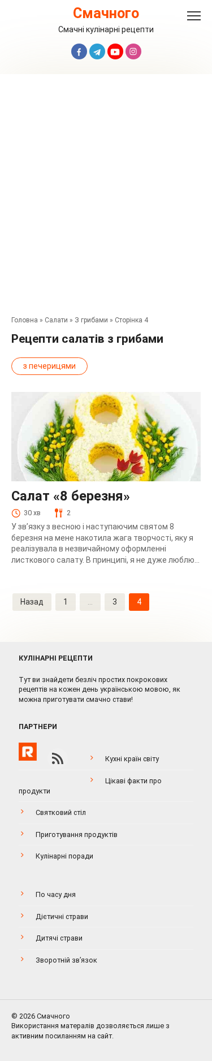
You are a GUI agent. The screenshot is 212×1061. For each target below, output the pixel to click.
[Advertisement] (106, 198)
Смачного (106, 13)
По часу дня (56, 894)
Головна (24, 320)
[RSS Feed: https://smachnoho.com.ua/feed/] (57, 758)
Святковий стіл (61, 812)
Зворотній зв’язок (66, 960)
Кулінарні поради (64, 856)
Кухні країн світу (132, 758)
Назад (32, 601)
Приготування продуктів (77, 834)
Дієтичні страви (62, 916)
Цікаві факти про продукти (90, 786)
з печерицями (49, 365)
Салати (56, 320)
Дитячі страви (59, 938)
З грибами (91, 320)
